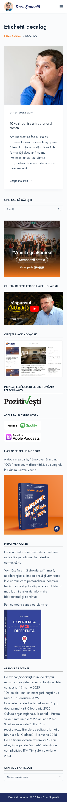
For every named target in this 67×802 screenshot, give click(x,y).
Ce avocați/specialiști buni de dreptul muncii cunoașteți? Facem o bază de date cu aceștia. (32, 682)
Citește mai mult (19, 181)
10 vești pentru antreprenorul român (31, 125)
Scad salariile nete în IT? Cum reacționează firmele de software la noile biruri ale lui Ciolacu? (31, 729)
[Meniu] (61, 6)
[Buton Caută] (59, 209)
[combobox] (30, 209)
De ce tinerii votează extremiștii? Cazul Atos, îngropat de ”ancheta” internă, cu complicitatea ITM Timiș (30, 745)
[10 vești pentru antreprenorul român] (33, 75)
